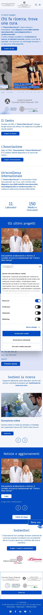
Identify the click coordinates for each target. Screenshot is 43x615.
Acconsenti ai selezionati (21, 340)
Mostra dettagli (31, 327)
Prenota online (10, 364)
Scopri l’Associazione (12, 160)
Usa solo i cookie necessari (21, 346)
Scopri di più (9, 49)
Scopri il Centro (10, 134)
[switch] (38, 306)
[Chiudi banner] (40, 266)
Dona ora (7, 433)
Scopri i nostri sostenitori (21, 548)
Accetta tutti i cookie (21, 333)
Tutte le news (21, 517)
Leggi (6, 496)
